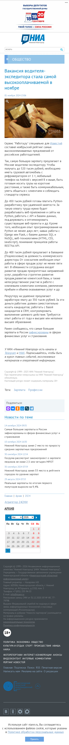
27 (23, 546)
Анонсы (57, 654)
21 (27, 542)
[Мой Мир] (22, 408)
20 (23, 542)
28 (27, 546)
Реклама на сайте (31, 671)
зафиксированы (39, 332)
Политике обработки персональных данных (36, 732)
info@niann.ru (17, 594)
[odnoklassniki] (13, 713)
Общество (37, 642)
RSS (38, 667)
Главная (8, 495)
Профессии (35, 390)
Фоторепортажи (12, 654)
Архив (19, 495)
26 (18, 546)
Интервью (28, 658)
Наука (6, 649)
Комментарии (43, 658)
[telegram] (20, 713)
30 (38, 546)
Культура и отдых (13, 645)
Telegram (10, 353)
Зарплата (19, 390)
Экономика (23, 642)
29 (33, 546)
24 (8, 546)
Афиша (56, 645)
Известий (56, 143)
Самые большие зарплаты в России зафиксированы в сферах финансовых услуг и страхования (32, 433)
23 (38, 542)
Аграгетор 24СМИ (16, 502)
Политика (9, 642)
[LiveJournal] (27, 408)
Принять (34, 739)
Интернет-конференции (38, 654)
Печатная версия (52, 667)
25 (13, 546)
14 (27, 537)
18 (13, 542)
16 (38, 537)
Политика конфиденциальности (19, 625)
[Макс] (27, 713)
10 (8, 537)
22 (33, 542)
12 (18, 537)
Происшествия (42, 645)
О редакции (51, 671)
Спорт (29, 645)
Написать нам (11, 671)
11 (13, 537)
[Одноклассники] (18, 408)
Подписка (20, 667)
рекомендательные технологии (19, 621)
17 (8, 542)
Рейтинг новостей (14, 662)
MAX (21, 353)
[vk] (6, 713)
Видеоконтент (12, 658)
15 (33, 537)
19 (18, 542)
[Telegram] (32, 408)
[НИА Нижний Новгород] (33, 43)
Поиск (30, 667)
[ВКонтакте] (13, 408)
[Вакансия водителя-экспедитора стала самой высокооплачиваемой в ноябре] (34, 118)
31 (8, 550)
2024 (27, 495)
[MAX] (8, 408)
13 (23, 537)
